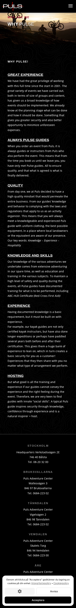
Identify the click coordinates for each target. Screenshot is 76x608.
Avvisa (54, 591)
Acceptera (38, 599)
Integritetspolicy (41, 583)
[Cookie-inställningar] (20, 591)
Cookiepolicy (61, 583)
